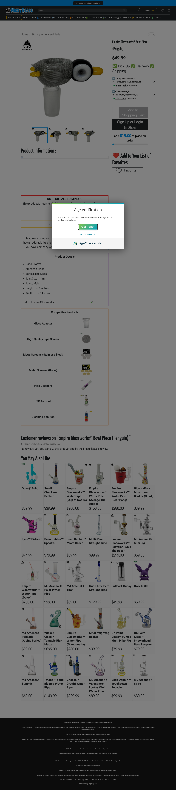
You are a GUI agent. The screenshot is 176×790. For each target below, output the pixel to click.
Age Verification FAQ (88, 234)
